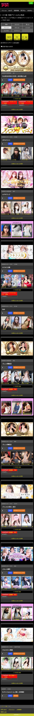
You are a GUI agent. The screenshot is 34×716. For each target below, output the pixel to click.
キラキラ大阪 (6, 267)
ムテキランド (6, 194)
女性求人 (29, 10)
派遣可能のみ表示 (7, 46)
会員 (31, 3)
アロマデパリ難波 (7, 650)
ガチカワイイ (6, 140)
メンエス (27, 27)
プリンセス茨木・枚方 (9, 506)
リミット (14, 414)
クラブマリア (5, 414)
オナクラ (17, 24)
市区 (17, 37)
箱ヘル (27, 24)
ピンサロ (6, 30)
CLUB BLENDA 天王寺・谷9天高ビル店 (14, 76)
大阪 (6, 706)
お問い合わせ (4, 709)
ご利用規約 (19, 709)
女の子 (10, 10)
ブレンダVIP (25, 236)
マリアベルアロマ (16, 236)
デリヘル (4, 10)
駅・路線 (24, 37)
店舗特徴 (9, 37)
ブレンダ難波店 (7, 363)
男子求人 (23, 10)
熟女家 (24, 619)
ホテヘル (17, 27)
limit (3, 309)
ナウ (3, 706)
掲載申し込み (4, 711)
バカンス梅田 (6, 569)
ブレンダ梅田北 (7, 444)
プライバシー (12, 709)
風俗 (6, 24)
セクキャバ (17, 30)
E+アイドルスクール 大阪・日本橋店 (13, 692)
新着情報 (16, 10)
